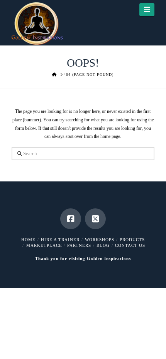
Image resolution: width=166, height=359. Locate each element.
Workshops (99, 239)
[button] (146, 9)
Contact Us (130, 245)
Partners (79, 245)
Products (132, 239)
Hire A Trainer (60, 239)
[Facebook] (70, 218)
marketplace (44, 245)
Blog (103, 245)
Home (28, 239)
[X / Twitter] (95, 218)
